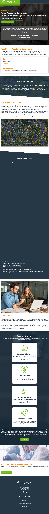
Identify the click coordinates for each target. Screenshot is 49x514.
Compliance (24, 506)
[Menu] (47, 1)
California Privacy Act (24, 502)
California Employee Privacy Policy (25, 503)
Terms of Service (24, 505)
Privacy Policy (24, 500)
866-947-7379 (25, 491)
